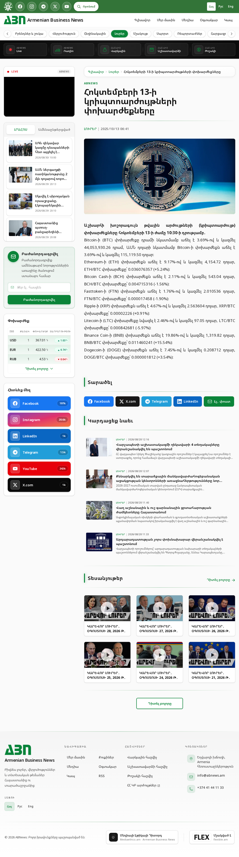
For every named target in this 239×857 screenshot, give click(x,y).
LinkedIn (191, 401)
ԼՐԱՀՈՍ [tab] (20, 129)
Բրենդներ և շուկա (29, 33)
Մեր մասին (166, 20)
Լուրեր (119, 33)
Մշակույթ (140, 33)
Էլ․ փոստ (222, 401)
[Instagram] (31, 6)
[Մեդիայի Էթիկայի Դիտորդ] (8, 6)
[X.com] (55, 6)
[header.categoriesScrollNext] (231, 34)
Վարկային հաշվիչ (142, 757)
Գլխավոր (142, 20)
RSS (102, 776)
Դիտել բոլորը (36, 368)
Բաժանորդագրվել (39, 299)
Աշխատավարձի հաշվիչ (147, 766)
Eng (230, 6)
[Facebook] (20, 6)
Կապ (228, 20)
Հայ (211, 6)
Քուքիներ (106, 757)
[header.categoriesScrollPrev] (7, 34)
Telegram (160, 401)
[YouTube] (66, 6)
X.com (131, 401)
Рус (220, 6)
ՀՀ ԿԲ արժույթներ (141, 785)
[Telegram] (43, 6)
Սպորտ (163, 33)
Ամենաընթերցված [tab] (54, 129)
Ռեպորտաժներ (189, 33)
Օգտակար (209, 20)
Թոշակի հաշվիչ (140, 776)
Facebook (102, 401)
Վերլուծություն (63, 33)
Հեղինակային (95, 33)
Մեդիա (187, 20)
